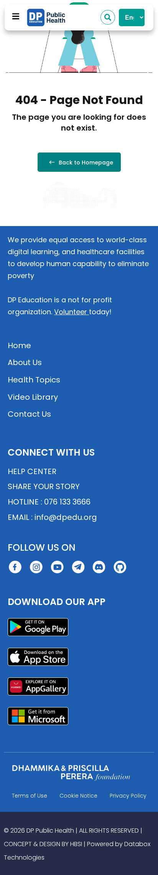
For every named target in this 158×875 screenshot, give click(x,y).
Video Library (33, 397)
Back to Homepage (86, 162)
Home (19, 345)
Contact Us (29, 414)
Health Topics (34, 379)
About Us (25, 362)
